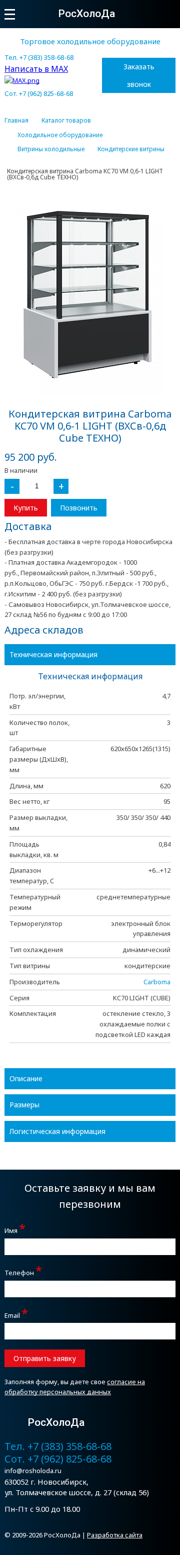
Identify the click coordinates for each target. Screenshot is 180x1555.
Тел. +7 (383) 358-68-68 (39, 57)
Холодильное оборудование (60, 135)
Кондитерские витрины (131, 149)
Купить (26, 507)
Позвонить (79, 507)
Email (16, 1314)
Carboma (157, 981)
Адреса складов (44, 630)
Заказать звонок (139, 75)
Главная (16, 121)
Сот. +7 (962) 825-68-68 (38, 93)
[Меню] (9, 14)
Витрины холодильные (51, 149)
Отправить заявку (45, 1358)
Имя (15, 1229)
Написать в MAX (36, 68)
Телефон (23, 1271)
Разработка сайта (114, 1534)
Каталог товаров (66, 121)
